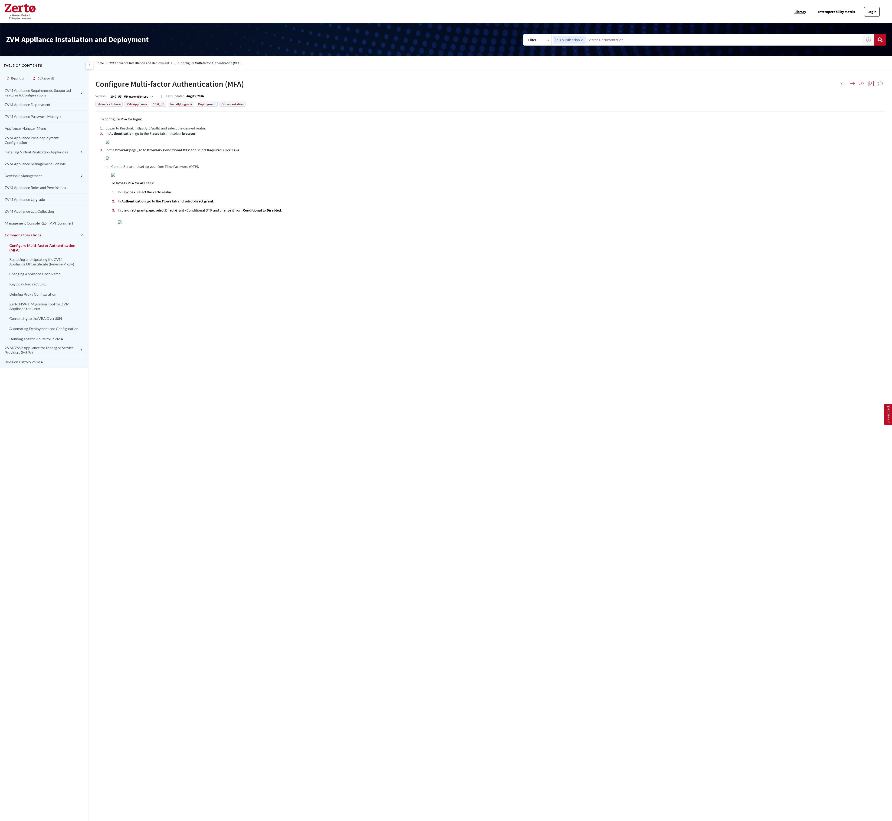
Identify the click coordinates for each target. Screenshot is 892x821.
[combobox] (707, 40)
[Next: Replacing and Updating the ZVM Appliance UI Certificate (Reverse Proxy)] (852, 83)
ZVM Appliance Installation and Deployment (138, 63)
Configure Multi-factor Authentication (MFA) (42, 247)
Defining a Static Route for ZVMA (36, 339)
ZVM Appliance (137, 104)
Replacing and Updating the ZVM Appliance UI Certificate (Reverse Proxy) (41, 261)
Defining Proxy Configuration (32, 294)
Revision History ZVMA (24, 362)
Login (871, 11)
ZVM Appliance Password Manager (33, 116)
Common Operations (23, 235)
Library (800, 11)
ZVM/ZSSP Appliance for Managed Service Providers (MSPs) (39, 349)
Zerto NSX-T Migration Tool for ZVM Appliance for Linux (39, 306)
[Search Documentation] (880, 40)
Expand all (18, 78)
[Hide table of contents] (89, 65)
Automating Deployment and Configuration (43, 328)
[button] (582, 40)
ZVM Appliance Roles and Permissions (35, 187)
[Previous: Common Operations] (843, 83)
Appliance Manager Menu (25, 128)
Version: (100, 96)
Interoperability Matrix (836, 11)
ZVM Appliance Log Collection (29, 211)
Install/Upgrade (181, 104)
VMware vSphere (109, 104)
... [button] (175, 63)
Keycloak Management (23, 175)
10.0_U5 (158, 104)
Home (99, 63)
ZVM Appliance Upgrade (25, 199)
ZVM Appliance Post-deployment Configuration (32, 140)
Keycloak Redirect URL (27, 284)
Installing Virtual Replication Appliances (36, 152)
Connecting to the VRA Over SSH (35, 318)
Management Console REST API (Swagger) (39, 223)
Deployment (207, 104)
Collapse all (46, 78)
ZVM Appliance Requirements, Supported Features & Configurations (38, 92)
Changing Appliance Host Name (34, 273)
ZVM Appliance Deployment (27, 104)
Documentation (233, 104)
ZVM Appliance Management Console (35, 164)
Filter (532, 39)
